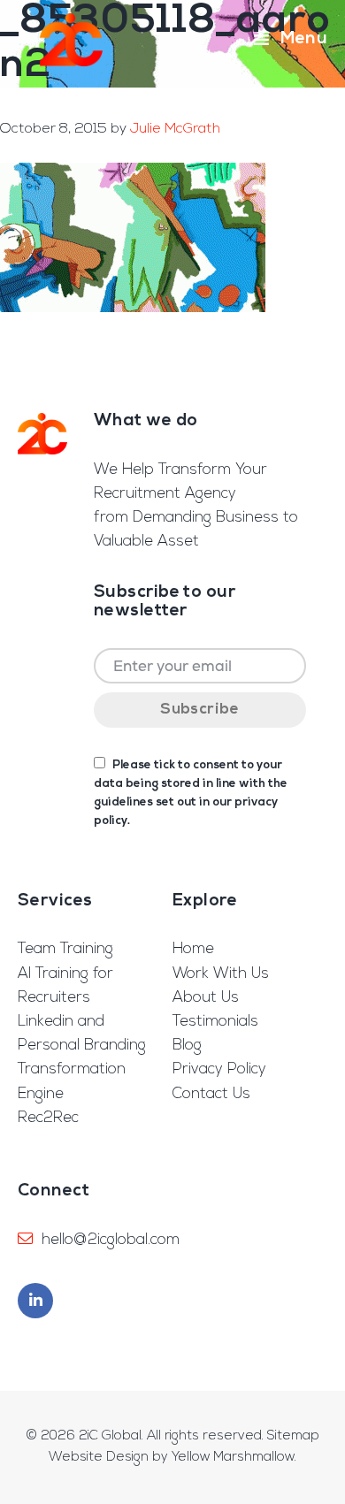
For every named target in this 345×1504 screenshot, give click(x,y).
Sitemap (293, 1436)
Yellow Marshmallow (233, 1457)
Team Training (65, 949)
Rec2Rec (48, 1118)
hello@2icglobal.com (111, 1240)
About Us (205, 997)
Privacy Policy (219, 1069)
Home (193, 949)
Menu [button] (303, 39)
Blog (187, 1045)
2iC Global (71, 39)
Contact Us (211, 1094)
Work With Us (220, 973)
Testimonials (215, 1021)
